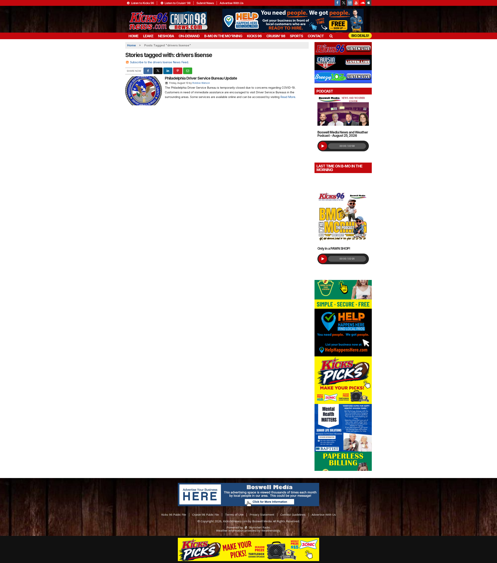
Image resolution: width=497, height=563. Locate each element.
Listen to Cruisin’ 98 (177, 3)
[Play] (322, 146)
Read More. (288, 97)
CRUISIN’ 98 (275, 36)
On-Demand (189, 36)
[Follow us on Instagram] (350, 3)
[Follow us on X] (344, 3)
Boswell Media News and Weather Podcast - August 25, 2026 (342, 134)
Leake (148, 36)
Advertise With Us (231, 3)
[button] (330, 36)
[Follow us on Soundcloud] (362, 3)
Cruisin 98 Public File (205, 514)
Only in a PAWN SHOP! (333, 248)
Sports (296, 36)
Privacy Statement (262, 514)
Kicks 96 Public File (173, 514)
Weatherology (270, 530)
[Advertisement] (293, 20)
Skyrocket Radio (259, 527)
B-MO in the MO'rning (223, 36)
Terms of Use (234, 514)
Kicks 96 (254, 36)
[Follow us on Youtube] (356, 3)
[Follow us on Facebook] (337, 3)
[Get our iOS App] (368, 3)
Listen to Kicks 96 (142, 3)
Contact (316, 36)
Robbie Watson (201, 82)
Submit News (205, 3)
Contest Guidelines (293, 514)
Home (133, 36)
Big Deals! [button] (360, 36)
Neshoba (166, 36)
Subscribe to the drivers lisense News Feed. (159, 62)
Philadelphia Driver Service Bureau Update (201, 78)
